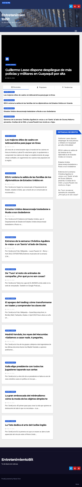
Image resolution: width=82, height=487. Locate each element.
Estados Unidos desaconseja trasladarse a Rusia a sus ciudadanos (68, 164)
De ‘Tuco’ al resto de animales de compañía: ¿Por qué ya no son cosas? (68, 192)
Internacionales (17, 64)
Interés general (9, 91)
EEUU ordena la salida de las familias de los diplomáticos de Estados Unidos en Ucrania (45, 72)
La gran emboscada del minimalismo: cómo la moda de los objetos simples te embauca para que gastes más (26, 398)
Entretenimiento (9, 116)
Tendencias (68, 87)
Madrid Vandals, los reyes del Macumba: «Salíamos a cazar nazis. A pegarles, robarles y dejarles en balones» (26, 337)
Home (77, 484)
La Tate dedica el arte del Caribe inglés (25, 425)
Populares (42, 87)
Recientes (16, 87)
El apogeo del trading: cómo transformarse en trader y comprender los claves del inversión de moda (28, 305)
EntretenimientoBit (13, 17)
